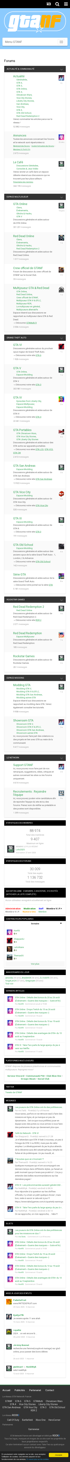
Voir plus (35, 964)
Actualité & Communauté (20, 69)
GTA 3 (19, 110)
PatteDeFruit (19, 1300)
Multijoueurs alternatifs (27, 309)
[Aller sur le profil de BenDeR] (61, 793)
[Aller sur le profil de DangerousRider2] (61, 431)
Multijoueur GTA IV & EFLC (28, 300)
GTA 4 (19, 92)
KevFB (17, 930)
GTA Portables (22, 430)
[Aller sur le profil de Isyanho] (61, 635)
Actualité (19, 76)
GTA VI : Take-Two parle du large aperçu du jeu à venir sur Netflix (39, 1207)
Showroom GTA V (24, 724)
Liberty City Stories (25, 101)
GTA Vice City (22, 492)
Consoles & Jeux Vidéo (27, 168)
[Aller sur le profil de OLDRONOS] (61, 238)
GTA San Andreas (24, 465)
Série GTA (19, 574)
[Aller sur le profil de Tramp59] (61, 686)
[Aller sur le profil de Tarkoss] (61, 576)
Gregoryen (30, 980)
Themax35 (18, 955)
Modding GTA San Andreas (29, 694)
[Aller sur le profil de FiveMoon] (61, 289)
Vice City (20, 107)
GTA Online (21, 89)
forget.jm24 (10, 980)
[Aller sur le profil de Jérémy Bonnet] (9, 1346)
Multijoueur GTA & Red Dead (31, 288)
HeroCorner (54, 1420)
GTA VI (17, 345)
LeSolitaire (19, 947)
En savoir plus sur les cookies (38, 1459)
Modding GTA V (23, 688)
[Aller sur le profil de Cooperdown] (61, 520)
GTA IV (17, 397)
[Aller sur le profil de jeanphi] (61, 467)
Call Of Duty (13, 1420)
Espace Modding (24, 374)
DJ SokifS (44, 978)
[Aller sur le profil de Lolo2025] (10, 849)
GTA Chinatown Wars (26, 433)
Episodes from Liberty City (28, 401)
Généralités (21, 79)
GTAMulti (38, 1401)
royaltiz (17, 1330)
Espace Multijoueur (17, 197)
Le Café (18, 162)
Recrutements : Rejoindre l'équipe (29, 793)
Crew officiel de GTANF (28, 268)
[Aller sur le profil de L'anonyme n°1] (61, 370)
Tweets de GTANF (13, 1092)
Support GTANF (23, 765)
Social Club (43, 1079)
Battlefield (27, 1420)
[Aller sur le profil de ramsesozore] (61, 546)
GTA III (17, 518)
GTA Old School (23, 113)
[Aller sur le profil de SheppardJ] (61, 346)
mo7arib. (22, 1110)
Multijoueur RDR (23, 303)
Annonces (19, 135)
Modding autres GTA (26, 697)
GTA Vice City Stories (26, 436)
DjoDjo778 (18, 1315)
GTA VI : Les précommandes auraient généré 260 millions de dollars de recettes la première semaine (39, 1185)
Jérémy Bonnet (21, 1345)
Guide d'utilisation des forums (42, 146)
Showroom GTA (23, 720)
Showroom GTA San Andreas (30, 730)
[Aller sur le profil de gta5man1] (9, 1368)
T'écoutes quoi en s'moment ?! (29, 1159)
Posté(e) (38, 1110)
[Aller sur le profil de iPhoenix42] (61, 494)
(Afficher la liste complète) (21, 894)
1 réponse (29, 1359)
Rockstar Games (16, 599)
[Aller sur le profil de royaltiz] (9, 1331)
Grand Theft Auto (16, 337)
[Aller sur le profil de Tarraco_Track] (61, 205)
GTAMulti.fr (31, 323)
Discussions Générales (27, 165)
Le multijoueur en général (28, 306)
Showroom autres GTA (27, 733)
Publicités (20, 1390)
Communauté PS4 (35, 1076)
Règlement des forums (21, 146)
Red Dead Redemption (27, 633)
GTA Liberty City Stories (27, 439)
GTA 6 (19, 83)
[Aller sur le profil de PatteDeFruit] (9, 1301)
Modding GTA (21, 685)
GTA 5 (19, 85)
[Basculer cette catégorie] (61, 69)
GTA (51, 585)
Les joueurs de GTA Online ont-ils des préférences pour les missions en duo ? (39, 1107)
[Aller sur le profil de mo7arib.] (61, 164)
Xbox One (41, 1420)
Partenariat (35, 1390)
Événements (22, 210)
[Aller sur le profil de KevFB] (61, 137)
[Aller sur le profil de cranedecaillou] (61, 608)
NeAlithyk (22, 1188)
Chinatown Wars (24, 95)
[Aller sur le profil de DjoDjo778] (9, 1316)
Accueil (6, 1390)
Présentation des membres (23, 182)
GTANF (8, 1401)
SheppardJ (19, 939)
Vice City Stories (24, 98)
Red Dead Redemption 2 (27, 116)
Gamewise (33, 1429)
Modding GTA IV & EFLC (27, 691)
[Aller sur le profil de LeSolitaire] (9, 949)
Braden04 (26, 978)
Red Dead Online (23, 236)
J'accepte (58, 1455)
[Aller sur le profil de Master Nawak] (61, 399)
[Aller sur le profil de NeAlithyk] (61, 78)
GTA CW (17, 453)
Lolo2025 (20, 849)
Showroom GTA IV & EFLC (28, 727)
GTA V (19, 216)
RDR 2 (38, 620)
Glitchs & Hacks (23, 213)
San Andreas (22, 104)
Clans (19, 207)
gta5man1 (18, 1367)
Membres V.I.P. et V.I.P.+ (21, 149)
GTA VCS (49, 449)
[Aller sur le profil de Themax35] (9, 957)
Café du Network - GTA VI (27, 1133)
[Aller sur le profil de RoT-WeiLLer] (61, 270)
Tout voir (9, 983)
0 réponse (30, 1307)
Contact (49, 1390)
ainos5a (9, 978)
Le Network (13, 757)
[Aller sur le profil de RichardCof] (61, 658)
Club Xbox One (53, 1076)
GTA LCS (39, 449)
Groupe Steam (28, 1079)
